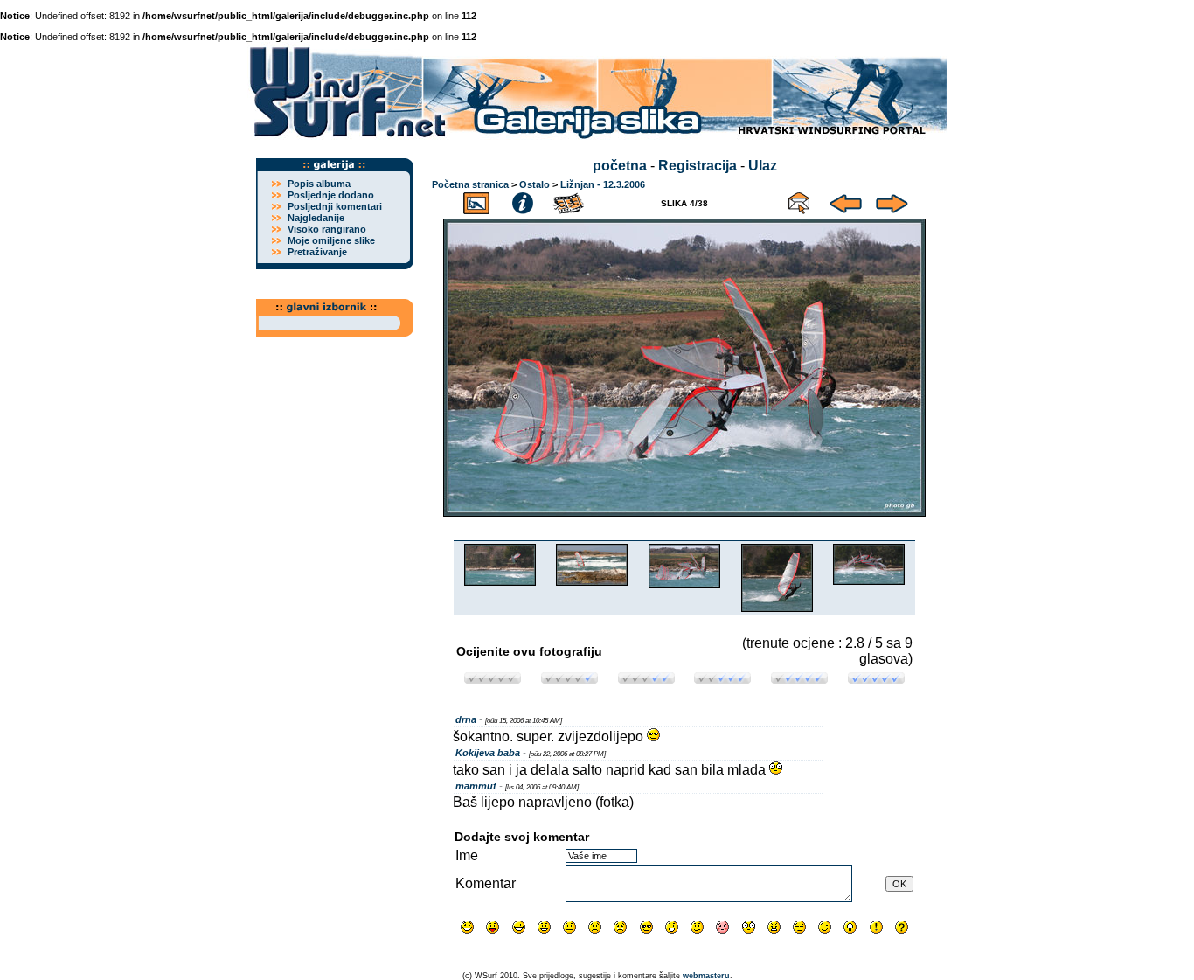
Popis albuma (319, 183)
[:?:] (901, 927)
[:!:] (876, 927)
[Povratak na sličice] (476, 200)
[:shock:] (748, 927)
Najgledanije (316, 217)
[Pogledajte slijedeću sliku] (892, 200)
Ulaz (762, 165)
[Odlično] (799, 678)
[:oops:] (722, 927)
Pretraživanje (317, 252)
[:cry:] (620, 927)
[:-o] (671, 927)
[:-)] (544, 927)
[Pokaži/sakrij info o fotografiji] (522, 200)
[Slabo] (569, 678)
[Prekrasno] (876, 678)
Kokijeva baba (487, 752)
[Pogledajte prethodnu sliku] (846, 200)
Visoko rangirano (327, 229)
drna (465, 719)
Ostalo (534, 184)
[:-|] (569, 927)
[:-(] (594, 927)
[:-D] (518, 927)
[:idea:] (850, 927)
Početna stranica (470, 184)
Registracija (697, 165)
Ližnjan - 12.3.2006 (602, 184)
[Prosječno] (646, 678)
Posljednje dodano (331, 195)
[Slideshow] (569, 200)
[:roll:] (799, 927)
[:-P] (492, 927)
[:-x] (774, 927)
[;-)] (824, 927)
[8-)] (646, 927)
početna (620, 165)
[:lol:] (467, 927)
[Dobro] (722, 678)
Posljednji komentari (335, 206)
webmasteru (706, 975)
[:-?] (697, 927)
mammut (475, 786)
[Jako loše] (492, 678)
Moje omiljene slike (331, 240)
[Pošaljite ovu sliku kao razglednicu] (798, 200)
